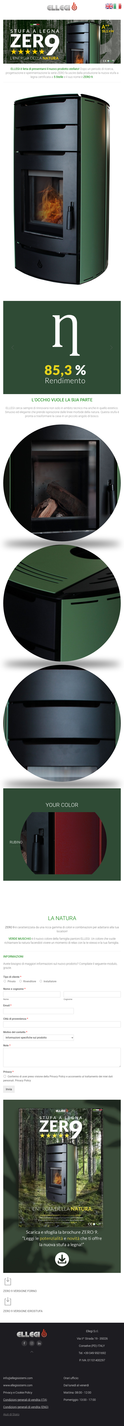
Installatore (50, 981)
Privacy (8, 1071)
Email (7, 1005)
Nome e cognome (14, 988)
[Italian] (118, 6)
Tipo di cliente (12, 976)
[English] (109, 6)
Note (6, 1045)
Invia (9, 1089)
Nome (6, 999)
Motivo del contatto (15, 1032)
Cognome (68, 999)
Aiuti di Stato (11, 1414)
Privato (12, 981)
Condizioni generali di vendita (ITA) (25, 1399)
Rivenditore (29, 981)
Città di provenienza (15, 1018)
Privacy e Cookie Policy (17, 1392)
